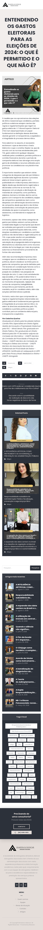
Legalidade (12, 779)
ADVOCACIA (13, 735)
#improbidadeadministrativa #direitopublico (21, 726)
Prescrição (20, 788)
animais (12, 740)
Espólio (12, 766)
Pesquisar (35, 568)
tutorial (30, 792)
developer (31, 753)
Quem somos (23, 899)
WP (34, 797)
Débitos (29, 757)
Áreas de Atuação (23, 905)
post (11, 788)
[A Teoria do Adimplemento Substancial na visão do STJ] (9, 682)
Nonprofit (31, 779)
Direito (12, 757)
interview (12, 775)
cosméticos (28, 744)
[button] (5, 375)
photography (28, 784)
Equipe (22, 902)
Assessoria (11, 363)
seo (11, 792)
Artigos (10, 367)
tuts (8, 797)
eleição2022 (19, 762)
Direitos (21, 757)
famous (29, 766)
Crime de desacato (17, 749)
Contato (23, 908)
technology (20, 792)
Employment (31, 762)
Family (21, 766)
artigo (12, 744)
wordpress (26, 797)
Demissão (21, 753)
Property (30, 788)
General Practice (15, 771)
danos (29, 749)
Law (25, 775)
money (22, 779)
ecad (9, 762)
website (16, 797)
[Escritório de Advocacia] (12, 4)
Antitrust (22, 740)
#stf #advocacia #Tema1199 (21, 731)
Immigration (29, 771)
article (31, 740)
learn (32, 775)
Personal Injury (15, 784)
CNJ (19, 744)
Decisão (10, 753)
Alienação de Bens (27, 735)
